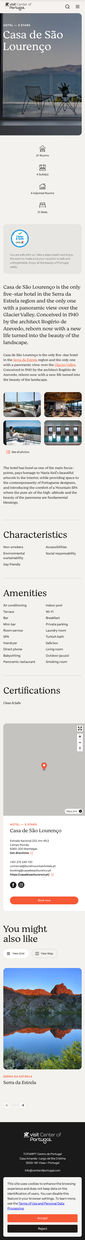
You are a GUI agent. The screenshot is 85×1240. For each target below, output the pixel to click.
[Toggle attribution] (80, 811)
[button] (77, 6)
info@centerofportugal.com (42, 1170)
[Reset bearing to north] (80, 748)
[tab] (15, 953)
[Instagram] (21, 885)
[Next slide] (22, 1105)
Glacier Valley (65, 364)
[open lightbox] (22, 404)
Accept (42, 1218)
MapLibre (71, 811)
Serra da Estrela (25, 359)
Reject (42, 1228)
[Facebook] (13, 885)
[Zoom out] (80, 742)
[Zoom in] (80, 737)
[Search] (68, 6)
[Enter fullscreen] (80, 728)
